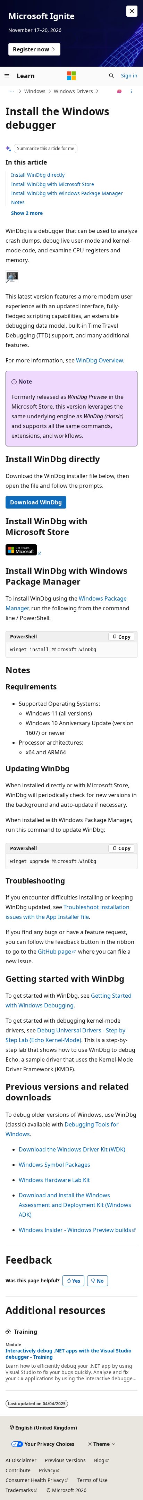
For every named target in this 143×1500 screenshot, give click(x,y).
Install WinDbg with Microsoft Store (52, 184)
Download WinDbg (36, 502)
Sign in (129, 75)
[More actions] (131, 91)
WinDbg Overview (99, 360)
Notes (18, 202)
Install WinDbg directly (38, 174)
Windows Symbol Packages (54, 1164)
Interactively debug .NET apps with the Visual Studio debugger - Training (69, 1354)
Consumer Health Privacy (35, 1480)
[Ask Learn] (119, 91)
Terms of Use (92, 1480)
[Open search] (111, 75)
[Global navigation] (7, 75)
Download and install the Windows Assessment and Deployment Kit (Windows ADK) (75, 1204)
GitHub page (54, 951)
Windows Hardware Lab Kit (54, 1180)
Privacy (47, 1470)
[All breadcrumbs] (12, 91)
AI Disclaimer (21, 1460)
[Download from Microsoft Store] (24, 553)
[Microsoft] (71, 75)
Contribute (18, 1470)
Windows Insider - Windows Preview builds (75, 1230)
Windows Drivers (73, 91)
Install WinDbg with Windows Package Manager (67, 193)
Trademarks (19, 1490)
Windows (34, 91)
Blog (99, 1460)
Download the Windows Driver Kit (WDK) (72, 1149)
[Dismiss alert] (131, 11)
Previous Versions (65, 1460)
